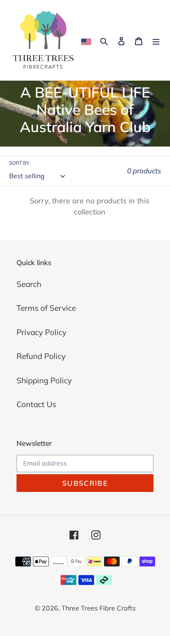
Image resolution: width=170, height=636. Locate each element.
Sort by (19, 163)
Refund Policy (41, 356)
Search (29, 284)
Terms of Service (46, 308)
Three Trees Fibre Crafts (98, 608)
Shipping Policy (44, 380)
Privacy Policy (41, 332)
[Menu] (156, 40)
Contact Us (36, 404)
